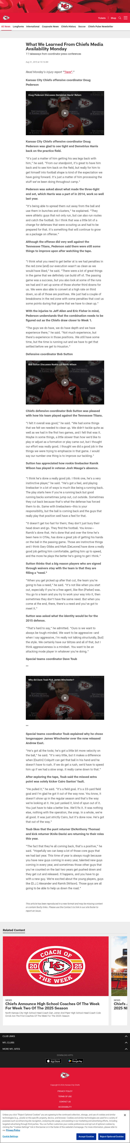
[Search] (120, 18)
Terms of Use (65, 1096)
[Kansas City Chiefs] (65, 1075)
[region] (65, 1126)
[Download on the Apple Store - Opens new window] (53, 1061)
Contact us (65, 1101)
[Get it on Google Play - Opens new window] (75, 1062)
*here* (68, 72)
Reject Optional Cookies (112, 1136)
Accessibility (65, 1107)
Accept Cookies (86, 1136)
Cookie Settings (10, 1136)
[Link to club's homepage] (6, 16)
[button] (65, 113)
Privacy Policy (65, 1091)
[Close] (124, 1115)
